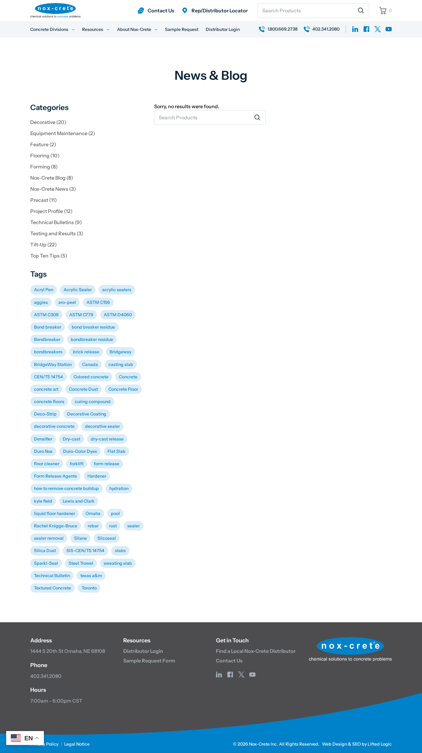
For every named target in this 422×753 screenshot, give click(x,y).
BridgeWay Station (53, 364)
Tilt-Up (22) (43, 244)
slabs (120, 550)
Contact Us (229, 660)
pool (115, 513)
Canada (90, 364)
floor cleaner (46, 463)
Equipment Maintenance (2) (62, 133)
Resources (93, 29)
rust (113, 526)
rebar (93, 526)
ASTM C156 (98, 302)
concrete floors (49, 401)
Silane (80, 538)
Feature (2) (43, 144)
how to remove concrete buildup (66, 488)
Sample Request (181, 29)
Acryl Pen (43, 289)
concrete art (46, 389)
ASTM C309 (46, 314)
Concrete (128, 377)
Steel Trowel (81, 563)
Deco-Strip (45, 414)
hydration (119, 488)
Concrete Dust (83, 389)
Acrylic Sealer (78, 289)
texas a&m (91, 575)
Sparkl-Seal (46, 563)
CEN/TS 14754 (48, 377)
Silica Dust (45, 550)
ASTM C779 (81, 314)
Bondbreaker (47, 339)
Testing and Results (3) (56, 233)
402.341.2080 (45, 676)
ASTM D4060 (118, 314)
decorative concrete (54, 426)
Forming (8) (44, 167)
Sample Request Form (149, 660)
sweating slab (118, 563)
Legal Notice (77, 744)
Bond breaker (47, 327)
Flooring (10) (45, 155)
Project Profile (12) (51, 211)
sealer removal (49, 538)
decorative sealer (102, 426)
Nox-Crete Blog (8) (51, 178)
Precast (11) (43, 200)
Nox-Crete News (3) (53, 189)
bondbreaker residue (92, 339)
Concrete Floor (123, 389)
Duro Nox (43, 451)
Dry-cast (71, 439)
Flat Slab (116, 451)
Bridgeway (120, 352)
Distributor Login (223, 29)
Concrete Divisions (49, 29)
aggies (41, 302)
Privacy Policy (44, 744)
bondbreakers (48, 352)
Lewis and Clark (79, 501)
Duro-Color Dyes (80, 451)
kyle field (43, 501)
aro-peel (67, 302)
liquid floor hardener (54, 513)
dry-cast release (107, 439)
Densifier (43, 439)
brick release (86, 352)
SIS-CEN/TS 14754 (85, 550)
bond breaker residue (93, 327)
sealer (133, 526)
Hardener (96, 476)
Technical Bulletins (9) (56, 222)
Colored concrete (91, 377)
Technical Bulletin (52, 575)
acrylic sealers (116, 289)
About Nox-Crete (134, 29)
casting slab (120, 364)
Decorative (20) (48, 122)
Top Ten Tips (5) (48, 256)
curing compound (93, 401)
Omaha (93, 513)
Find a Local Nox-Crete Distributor (256, 651)
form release (106, 463)
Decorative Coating (86, 414)
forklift (76, 463)
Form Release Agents (55, 476)
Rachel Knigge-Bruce (55, 526)
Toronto (89, 588)
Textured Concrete (52, 588)
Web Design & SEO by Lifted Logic (357, 744)
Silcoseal (106, 538)
